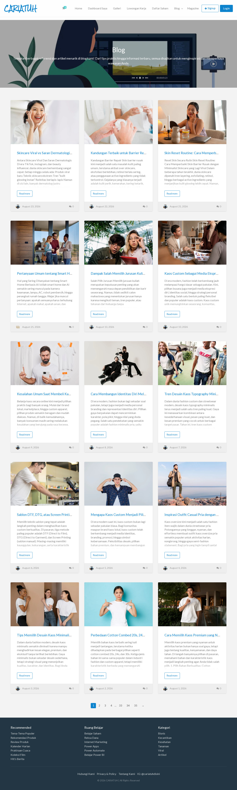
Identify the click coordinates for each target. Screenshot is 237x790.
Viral (161, 750)
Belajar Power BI (94, 754)
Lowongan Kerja (136, 8)
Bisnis (161, 733)
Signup (211, 8)
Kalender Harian (20, 746)
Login (226, 8)
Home (78, 8)
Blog (177, 8)
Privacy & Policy (106, 773)
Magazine (193, 8)
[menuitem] (65, 8)
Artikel (162, 754)
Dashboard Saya (97, 8)
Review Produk (20, 742)
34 (128, 705)
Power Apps (91, 746)
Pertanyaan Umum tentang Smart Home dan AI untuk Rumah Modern (68, 273)
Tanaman (163, 746)
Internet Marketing (95, 742)
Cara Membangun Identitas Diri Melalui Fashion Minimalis (133, 394)
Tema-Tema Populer (23, 733)
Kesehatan (164, 742)
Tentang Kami (126, 773)
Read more (24, 193)
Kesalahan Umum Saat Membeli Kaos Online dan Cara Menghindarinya (69, 394)
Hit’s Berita (17, 759)
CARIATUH (20, 8)
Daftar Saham (160, 8)
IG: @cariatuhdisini (148, 773)
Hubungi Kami (86, 773)
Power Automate (94, 750)
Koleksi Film (18, 754)
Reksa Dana (91, 737)
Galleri (117, 8)
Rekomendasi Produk (23, 737)
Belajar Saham (92, 733)
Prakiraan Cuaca (20, 750)
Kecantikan (165, 737)
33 (120, 705)
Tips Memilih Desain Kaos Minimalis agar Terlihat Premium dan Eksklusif (71, 635)
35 (135, 705)
